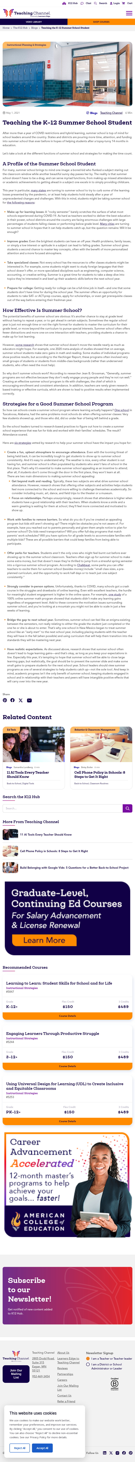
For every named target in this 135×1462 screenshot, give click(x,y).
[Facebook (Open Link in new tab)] (124, 1453)
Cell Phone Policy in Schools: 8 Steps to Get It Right (99, 774)
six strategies (22, 443)
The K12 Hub (20, 28)
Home (6, 28)
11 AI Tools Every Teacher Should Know (28, 774)
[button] (114, 3)
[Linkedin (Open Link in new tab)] (104, 1453)
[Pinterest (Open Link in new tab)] (130, 1453)
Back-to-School (14, 783)
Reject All (22, 1447)
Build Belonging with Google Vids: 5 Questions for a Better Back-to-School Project (74, 867)
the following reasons (20, 202)
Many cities (107, 224)
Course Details (71, 1014)
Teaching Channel (111, 113)
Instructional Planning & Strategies (26, 44)
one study (114, 594)
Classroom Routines (99, 783)
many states (38, 190)
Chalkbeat (83, 565)
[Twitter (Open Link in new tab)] (111, 1453)
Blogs (34, 28)
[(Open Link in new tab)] (67, 918)
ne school (123, 410)
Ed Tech (11, 729)
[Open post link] (34, 744)
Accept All (45, 1447)
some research (24, 345)
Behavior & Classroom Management (95, 729)
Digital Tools (28, 783)
